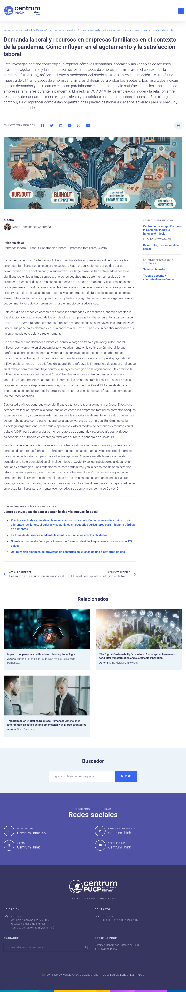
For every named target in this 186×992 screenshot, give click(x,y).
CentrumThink (119, 833)
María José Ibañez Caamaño (31, 227)
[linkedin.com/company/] (100, 831)
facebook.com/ (26, 828)
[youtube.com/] (100, 845)
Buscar (126, 776)
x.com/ (21, 843)
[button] (181, 11)
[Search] (86, 947)
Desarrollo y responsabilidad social (154, 30)
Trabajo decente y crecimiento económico (158, 277)
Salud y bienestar (154, 269)
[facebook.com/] (9, 831)
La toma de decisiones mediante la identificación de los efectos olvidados (59, 535)
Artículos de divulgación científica (31, 30)
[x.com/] (9, 845)
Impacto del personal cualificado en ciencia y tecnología (41, 654)
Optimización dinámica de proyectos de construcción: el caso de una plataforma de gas (68, 552)
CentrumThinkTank (32, 833)
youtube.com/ (116, 843)
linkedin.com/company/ (122, 829)
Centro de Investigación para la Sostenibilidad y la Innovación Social (92, 30)
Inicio (7, 30)
